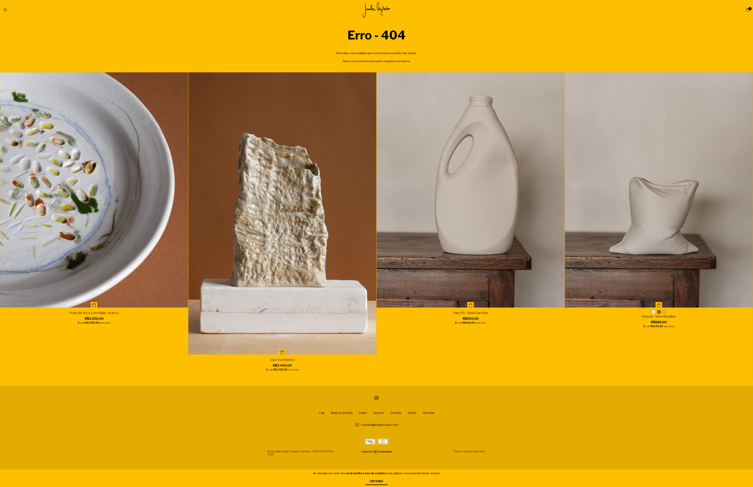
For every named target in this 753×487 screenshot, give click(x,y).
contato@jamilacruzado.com (379, 425)
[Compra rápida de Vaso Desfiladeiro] (282, 351)
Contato (395, 412)
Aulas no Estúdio (342, 412)
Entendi (376, 481)
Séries (412, 412)
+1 (664, 312)
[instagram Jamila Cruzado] (376, 397)
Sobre (363, 412)
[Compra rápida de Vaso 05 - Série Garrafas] (470, 305)
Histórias (429, 412)
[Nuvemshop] (376, 452)
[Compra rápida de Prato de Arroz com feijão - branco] (94, 305)
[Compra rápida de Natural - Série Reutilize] (659, 305)
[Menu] (5, 10)
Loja (321, 412)
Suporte (378, 412)
